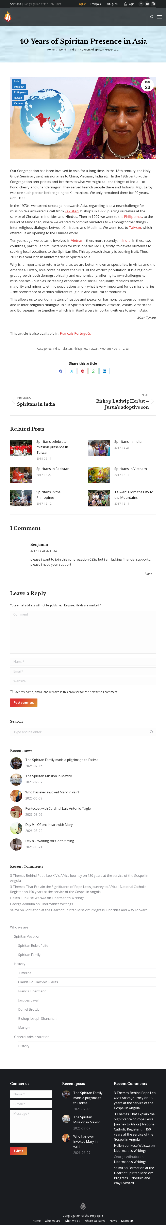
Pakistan (19, 86)
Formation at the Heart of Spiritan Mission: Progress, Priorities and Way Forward (86, 910)
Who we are (19, 927)
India (16, 81)
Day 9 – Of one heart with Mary (49, 824)
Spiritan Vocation (27, 936)
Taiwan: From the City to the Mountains (133, 495)
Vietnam (18, 103)
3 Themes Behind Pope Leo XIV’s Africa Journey (46, 875)
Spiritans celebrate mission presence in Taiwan (52, 447)
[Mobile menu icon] (159, 16)
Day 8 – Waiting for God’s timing (49, 841)
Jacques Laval (28, 1000)
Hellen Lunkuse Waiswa (28, 898)
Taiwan (18, 97)
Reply (148, 573)
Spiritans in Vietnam (130, 468)
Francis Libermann (32, 991)
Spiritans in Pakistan (52, 468)
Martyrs (24, 1027)
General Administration (31, 1037)
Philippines (20, 92)
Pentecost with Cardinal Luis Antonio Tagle (58, 808)
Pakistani (72, 211)
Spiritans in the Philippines (48, 495)
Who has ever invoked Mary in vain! (52, 792)
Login (131, 4)
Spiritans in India (128, 441)
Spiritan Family (29, 954)
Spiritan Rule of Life (33, 945)
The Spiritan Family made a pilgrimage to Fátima (61, 760)
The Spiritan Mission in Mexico (48, 776)
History (19, 964)
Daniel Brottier (29, 1009)
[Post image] (21, 448)
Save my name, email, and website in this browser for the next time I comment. (66, 692)
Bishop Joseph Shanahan (37, 1018)
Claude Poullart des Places (38, 982)
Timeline (24, 973)
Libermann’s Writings (68, 898)
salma (14, 910)
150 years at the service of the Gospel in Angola (65, 892)
